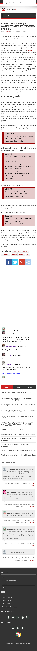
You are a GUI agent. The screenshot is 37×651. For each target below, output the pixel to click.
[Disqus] (18, 297)
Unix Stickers (6, 603)
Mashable (31, 50)
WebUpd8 (23, 643)
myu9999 (10, 529)
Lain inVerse (11, 492)
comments (5, 254)
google (21, 254)
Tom (8, 552)
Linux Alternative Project (9, 607)
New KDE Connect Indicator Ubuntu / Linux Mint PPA (18, 451)
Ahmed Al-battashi (13, 513)
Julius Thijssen (12, 469)
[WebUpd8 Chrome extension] (18, 636)
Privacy (4, 587)
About (3, 577)
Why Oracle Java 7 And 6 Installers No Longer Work (18, 434)
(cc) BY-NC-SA (15, 643)
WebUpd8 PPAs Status (9, 580)
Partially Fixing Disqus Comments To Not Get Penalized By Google (18, 26)
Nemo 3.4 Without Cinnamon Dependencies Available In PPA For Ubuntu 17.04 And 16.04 (18, 411)
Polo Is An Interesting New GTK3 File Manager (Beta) (18, 455)
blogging (24, 251)
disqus (14, 254)
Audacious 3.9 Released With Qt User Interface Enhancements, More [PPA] (16, 399)
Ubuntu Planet (6, 600)
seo (28, 254)
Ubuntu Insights (7, 597)
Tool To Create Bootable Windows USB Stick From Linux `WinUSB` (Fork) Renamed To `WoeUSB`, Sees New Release (17, 424)
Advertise (5, 584)
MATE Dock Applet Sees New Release (13, 430)
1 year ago (31, 506)
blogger (16, 251)
